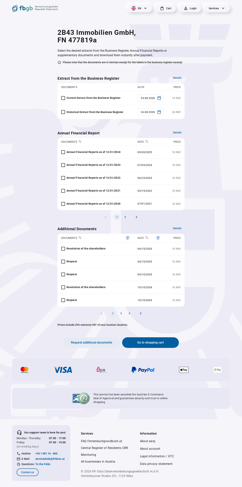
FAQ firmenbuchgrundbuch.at (101, 441)
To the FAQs (42, 464)
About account (150, 448)
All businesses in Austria (98, 461)
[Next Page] (136, 217)
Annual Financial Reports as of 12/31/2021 (93, 190)
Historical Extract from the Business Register (95, 112)
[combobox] (150, 98)
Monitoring (88, 455)
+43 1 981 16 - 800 (46, 453)
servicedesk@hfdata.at (50, 458)
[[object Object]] (127, 238)
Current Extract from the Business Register (94, 97)
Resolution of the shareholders (86, 248)
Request (72, 261)
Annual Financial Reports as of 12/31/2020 (93, 203)
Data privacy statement (156, 464)
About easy (148, 441)
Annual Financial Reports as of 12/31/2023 (93, 164)
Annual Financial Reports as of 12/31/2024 (93, 152)
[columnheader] (95, 142)
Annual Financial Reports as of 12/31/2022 (93, 177)
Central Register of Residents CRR (104, 448)
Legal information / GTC (157, 456)
